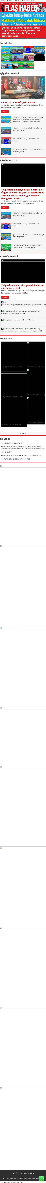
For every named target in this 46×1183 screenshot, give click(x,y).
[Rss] (20, 1175)
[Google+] (22, 1175)
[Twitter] (26, 1175)
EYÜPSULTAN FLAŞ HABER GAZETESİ (23, 1173)
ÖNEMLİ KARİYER (6, 452)
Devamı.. (5, 111)
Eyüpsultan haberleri (9, 73)
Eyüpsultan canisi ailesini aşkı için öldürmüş (19, 320)
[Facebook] (24, 1175)
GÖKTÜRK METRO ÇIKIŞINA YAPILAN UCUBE (15, 459)
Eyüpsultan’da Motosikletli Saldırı (12, 422)
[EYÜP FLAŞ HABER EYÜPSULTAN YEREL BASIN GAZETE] (23, 7)
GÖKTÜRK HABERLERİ (9, 160)
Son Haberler (6, 43)
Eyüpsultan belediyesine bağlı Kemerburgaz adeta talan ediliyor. (21, 455)
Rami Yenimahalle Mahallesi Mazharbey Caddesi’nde (18, 367)
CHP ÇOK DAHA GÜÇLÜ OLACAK (18, 102)
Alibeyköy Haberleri (9, 256)
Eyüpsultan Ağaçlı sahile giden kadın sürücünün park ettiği (21, 394)
